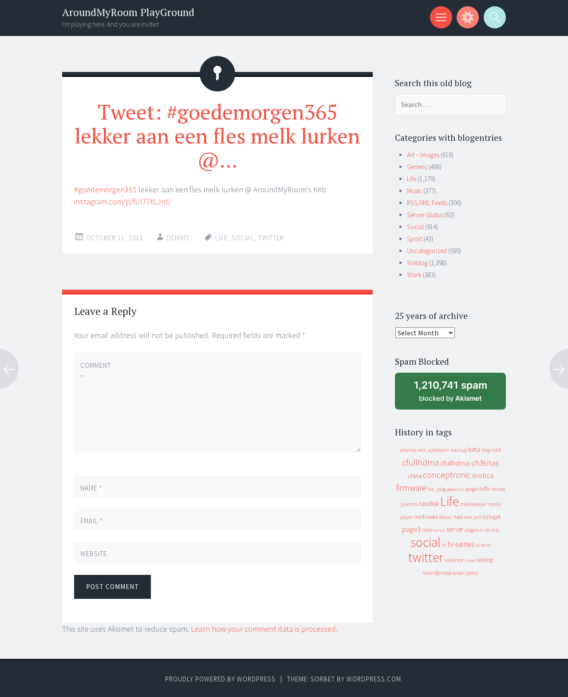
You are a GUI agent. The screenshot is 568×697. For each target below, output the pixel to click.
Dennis (178, 238)
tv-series (461, 544)
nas (458, 517)
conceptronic (447, 475)
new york (472, 517)
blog (485, 450)
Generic (417, 167)
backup (459, 449)
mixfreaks (426, 517)
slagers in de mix (482, 529)
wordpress (437, 572)
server (454, 529)
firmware (411, 487)
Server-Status (425, 215)
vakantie (454, 560)
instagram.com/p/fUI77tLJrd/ (122, 201)
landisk (429, 503)
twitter (271, 238)
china (415, 476)
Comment (95, 371)
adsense (408, 450)
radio (427, 530)
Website (93, 554)
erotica (482, 475)
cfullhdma (420, 462)
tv (444, 545)
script (439, 530)
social (243, 238)
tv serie (483, 545)
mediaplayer (473, 504)
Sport (414, 239)
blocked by (459, 394)
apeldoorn (438, 449)
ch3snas (485, 463)
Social (415, 227)
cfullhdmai (455, 463)
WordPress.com (374, 679)
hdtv (484, 489)
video (470, 560)
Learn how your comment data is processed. (264, 629)
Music (414, 191)
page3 (411, 529)
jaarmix (409, 504)
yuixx (472, 573)
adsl (422, 450)
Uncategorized (427, 251)
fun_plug (437, 489)
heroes (498, 489)
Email (91, 521)
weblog (485, 560)
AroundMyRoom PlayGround (128, 12)
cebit (496, 449)
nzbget (492, 517)
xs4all (459, 573)
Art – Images (423, 155)
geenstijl (455, 489)
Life (221, 238)
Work (414, 275)
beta (474, 449)
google (471, 489)
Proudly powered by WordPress (220, 679)
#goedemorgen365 (105, 189)
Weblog (417, 263)
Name (91, 488)
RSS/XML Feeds (427, 203)
